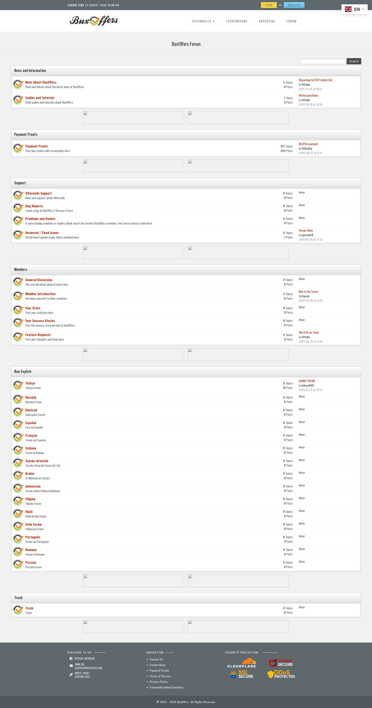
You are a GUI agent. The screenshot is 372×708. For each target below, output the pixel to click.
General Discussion (38, 279)
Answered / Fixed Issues (42, 232)
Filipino (30, 498)
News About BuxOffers (40, 82)
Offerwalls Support (38, 193)
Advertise (267, 21)
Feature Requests (38, 334)
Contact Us (156, 659)
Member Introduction (40, 293)
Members (20, 269)
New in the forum (308, 291)
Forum (291, 21)
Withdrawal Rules (308, 95)
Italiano (30, 448)
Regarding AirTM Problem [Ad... (316, 79)
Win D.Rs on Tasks (309, 332)
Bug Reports (34, 205)
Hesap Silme (306, 230)
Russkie (30, 397)
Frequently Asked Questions (167, 687)
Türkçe (30, 383)
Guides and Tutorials (39, 97)
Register (294, 5)
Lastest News (158, 665)
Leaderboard (237, 21)
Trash (18, 597)
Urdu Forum (33, 524)
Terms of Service (160, 676)
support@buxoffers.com (88, 667)
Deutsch (31, 409)
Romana (31, 549)
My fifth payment (308, 143)
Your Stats (32, 307)
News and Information (30, 70)
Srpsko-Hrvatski (36, 460)
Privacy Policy (159, 681)
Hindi (29, 511)
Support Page (82, 676)
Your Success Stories (40, 320)
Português (32, 536)
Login (269, 5)
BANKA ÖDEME (307, 380)
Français (31, 435)
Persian (30, 562)
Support (20, 182)
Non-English (22, 371)
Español (30, 422)
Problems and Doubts (40, 218)
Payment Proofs (25, 134)
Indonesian (33, 486)
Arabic (29, 473)
